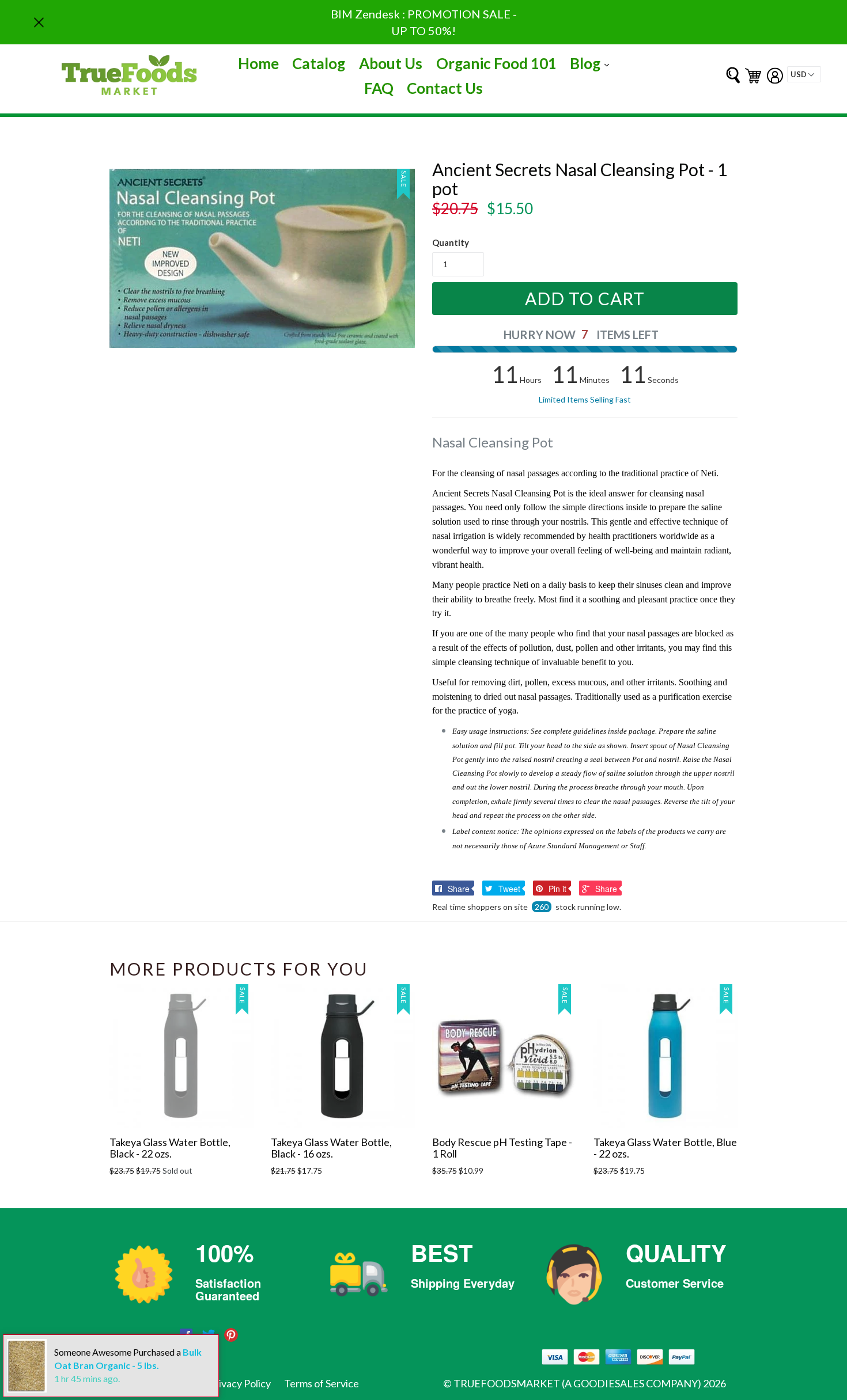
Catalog (318, 63)
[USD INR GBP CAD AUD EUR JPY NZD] (804, 74)
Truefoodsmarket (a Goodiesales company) (577, 1383)
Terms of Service (321, 1383)
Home (258, 63)
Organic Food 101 (496, 63)
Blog (592, 63)
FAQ (379, 88)
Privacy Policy (240, 1383)
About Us (390, 63)
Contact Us (445, 88)
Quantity (450, 242)
